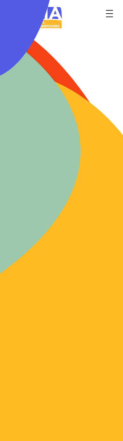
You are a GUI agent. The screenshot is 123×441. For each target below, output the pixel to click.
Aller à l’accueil (53, 220)
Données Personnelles (88, 430)
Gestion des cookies (30, 430)
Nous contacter (53, 264)
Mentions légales (82, 408)
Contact (15, 408)
